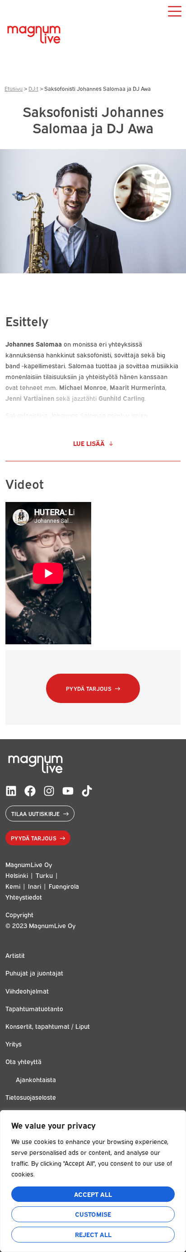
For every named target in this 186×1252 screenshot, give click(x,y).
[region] (93, 1181)
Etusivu (14, 88)
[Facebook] (30, 791)
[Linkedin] (11, 791)
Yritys (13, 1043)
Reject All (93, 1234)
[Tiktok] (87, 791)
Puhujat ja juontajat (34, 972)
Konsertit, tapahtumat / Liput (47, 1026)
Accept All (93, 1194)
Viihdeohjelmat (27, 990)
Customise (93, 1214)
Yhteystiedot (23, 896)
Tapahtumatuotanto (34, 1008)
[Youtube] (68, 791)
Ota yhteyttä (23, 1061)
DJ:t (33, 88)
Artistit (15, 955)
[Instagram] (49, 791)
